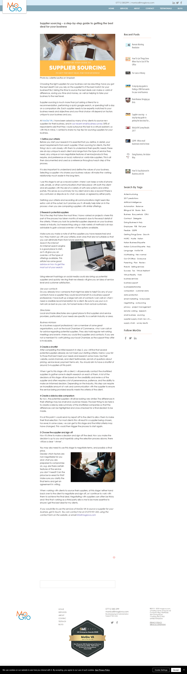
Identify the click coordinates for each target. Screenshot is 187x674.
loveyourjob (145, 299)
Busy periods (137, 214)
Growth (146, 234)
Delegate (137, 218)
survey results (142, 323)
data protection (131, 295)
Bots (143, 210)
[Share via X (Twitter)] (47, 550)
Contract (128, 218)
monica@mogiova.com (142, 2)
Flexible (127, 230)
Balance (139, 206)
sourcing (109, 530)
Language (128, 250)
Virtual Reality (130, 274)
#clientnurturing (131, 194)
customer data (142, 290)
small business (130, 315)
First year (142, 226)
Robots (127, 266)
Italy (148, 246)
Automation (129, 206)
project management (50, 536)
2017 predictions (131, 198)
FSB (135, 226)
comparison (74, 525)
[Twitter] (177, 3)
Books (137, 210)
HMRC (126, 238)
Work (140, 274)
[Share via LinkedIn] (53, 550)
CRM (146, 214)
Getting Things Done (132, 234)
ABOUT (61, 615)
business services (48, 525)
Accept (176, 670)
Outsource (141, 258)
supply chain (97, 530)
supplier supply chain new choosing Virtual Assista (65, 530)
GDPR (134, 230)
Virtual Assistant (143, 270)
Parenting (128, 262)
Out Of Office (129, 258)
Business (43, 541)
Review (142, 262)
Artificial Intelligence (132, 202)
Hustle (133, 238)
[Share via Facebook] (41, 550)
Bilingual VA (129, 210)
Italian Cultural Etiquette (134, 246)
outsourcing (141, 303)
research (63, 525)
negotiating (67, 536)
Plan (136, 262)
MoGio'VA (138, 250)
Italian (140, 238)
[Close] (183, 670)
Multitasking (129, 254)
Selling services (137, 266)
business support (131, 282)
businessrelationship (132, 287)
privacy (127, 307)
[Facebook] (181, 3)
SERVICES (63, 612)
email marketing (131, 299)
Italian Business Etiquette (134, 242)
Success (127, 270)
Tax (133, 270)
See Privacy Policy (102, 670)
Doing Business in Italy (133, 222)
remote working (130, 311)
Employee (128, 226)
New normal (141, 254)
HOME (61, 609)
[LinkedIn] (174, 3)
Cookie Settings (161, 670)
